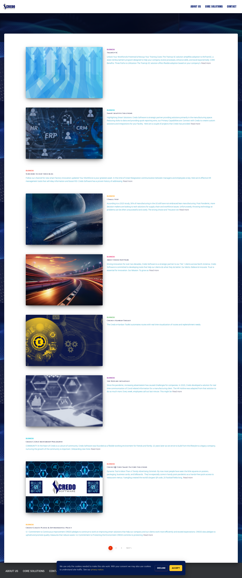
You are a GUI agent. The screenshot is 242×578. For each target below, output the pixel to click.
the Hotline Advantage (118, 381)
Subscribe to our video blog (39, 174)
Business (111, 50)
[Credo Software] (9, 6)
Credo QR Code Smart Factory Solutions (127, 467)
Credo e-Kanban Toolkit (119, 320)
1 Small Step (113, 199)
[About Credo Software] (64, 279)
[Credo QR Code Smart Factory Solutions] (64, 487)
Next (128, 548)
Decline (161, 568)
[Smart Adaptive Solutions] (64, 133)
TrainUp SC (112, 53)
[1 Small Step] (64, 219)
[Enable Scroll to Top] (236, 572)
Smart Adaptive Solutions (119, 113)
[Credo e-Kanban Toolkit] (64, 340)
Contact (232, 6)
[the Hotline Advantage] (64, 400)
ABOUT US (196, 6)
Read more (206, 63)
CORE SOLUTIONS (214, 6)
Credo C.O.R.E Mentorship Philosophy (44, 442)
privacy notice (97, 569)
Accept (176, 568)
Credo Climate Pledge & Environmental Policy (49, 528)
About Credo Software (118, 260)
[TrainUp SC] (64, 72)
